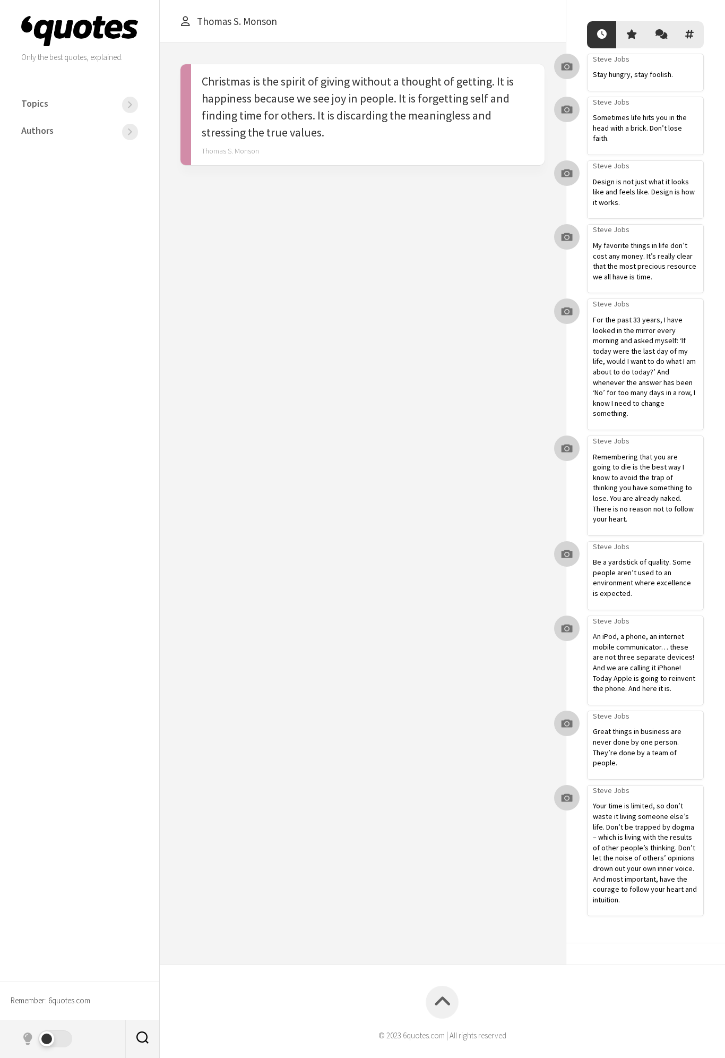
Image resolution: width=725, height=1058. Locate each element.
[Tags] (689, 34)
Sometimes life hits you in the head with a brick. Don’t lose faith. (640, 128)
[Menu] (130, 105)
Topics (34, 103)
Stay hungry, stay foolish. (633, 74)
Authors (37, 130)
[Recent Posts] (601, 34)
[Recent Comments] (660, 34)
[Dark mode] (46, 1038)
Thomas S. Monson (230, 151)
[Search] (142, 1039)
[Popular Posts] (630, 34)
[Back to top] (442, 1002)
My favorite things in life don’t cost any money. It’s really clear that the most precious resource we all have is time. (644, 261)
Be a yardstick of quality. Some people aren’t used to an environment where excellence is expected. (642, 577)
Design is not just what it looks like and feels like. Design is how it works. (644, 192)
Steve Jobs (611, 59)
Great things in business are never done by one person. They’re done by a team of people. (637, 747)
